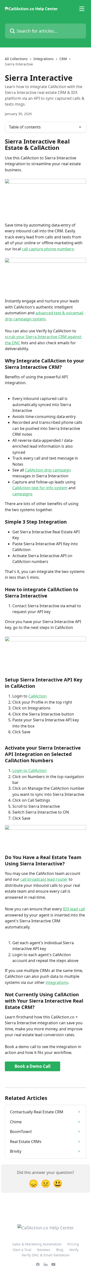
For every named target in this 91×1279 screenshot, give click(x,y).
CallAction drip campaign (48, 470)
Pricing (73, 1244)
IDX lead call (74, 909)
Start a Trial (22, 1249)
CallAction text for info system (39, 487)
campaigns (22, 494)
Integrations (43, 58)
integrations (57, 982)
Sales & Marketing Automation (37, 1244)
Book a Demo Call (32, 1066)
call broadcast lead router (44, 879)
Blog (59, 1249)
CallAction (37, 696)
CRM (63, 58)
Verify (73, 1249)
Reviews (43, 1249)
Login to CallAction (29, 770)
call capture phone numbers (48, 249)
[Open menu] (81, 9)
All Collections (16, 58)
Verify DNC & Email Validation (46, 1255)
